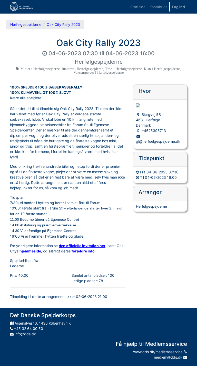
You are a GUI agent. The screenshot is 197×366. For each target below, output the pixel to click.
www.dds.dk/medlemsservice (158, 352)
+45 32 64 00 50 (28, 328)
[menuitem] (137, 7)
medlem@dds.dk (168, 357)
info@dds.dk (25, 334)
